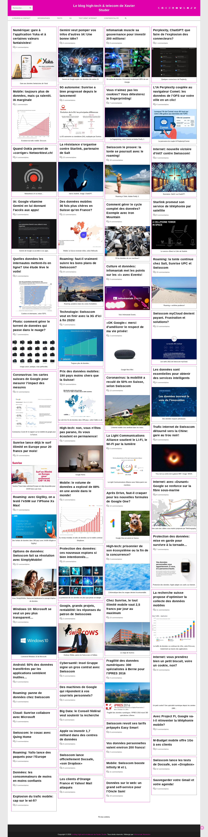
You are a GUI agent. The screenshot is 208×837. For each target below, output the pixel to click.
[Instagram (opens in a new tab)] (169, 8)
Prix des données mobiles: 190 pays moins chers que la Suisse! (80, 375)
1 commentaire (162, 43)
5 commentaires (69, 43)
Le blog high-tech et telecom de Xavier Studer (89, 834)
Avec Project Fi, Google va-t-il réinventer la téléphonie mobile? (173, 720)
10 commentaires (69, 157)
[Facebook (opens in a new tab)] (162, 8)
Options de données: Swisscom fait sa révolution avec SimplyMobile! (33, 555)
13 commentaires (163, 326)
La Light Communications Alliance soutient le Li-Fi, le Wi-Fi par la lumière (126, 440)
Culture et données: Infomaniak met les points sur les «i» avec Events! (125, 270)
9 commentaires (162, 729)
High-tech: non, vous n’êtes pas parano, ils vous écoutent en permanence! (80, 432)
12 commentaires (69, 214)
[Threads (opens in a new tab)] (166, 8)
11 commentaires (162, 610)
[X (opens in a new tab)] (159, 8)
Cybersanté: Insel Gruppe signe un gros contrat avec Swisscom (80, 667)
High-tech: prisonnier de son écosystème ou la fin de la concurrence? (127, 550)
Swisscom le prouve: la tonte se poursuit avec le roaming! (124, 151)
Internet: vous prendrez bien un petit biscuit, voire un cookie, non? (172, 661)
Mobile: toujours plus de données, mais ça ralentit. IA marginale (32, 96)
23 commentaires (116, 618)
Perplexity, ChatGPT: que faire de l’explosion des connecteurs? (171, 34)
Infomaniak (138, 834)
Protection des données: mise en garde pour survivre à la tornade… (171, 540)
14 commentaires (69, 384)
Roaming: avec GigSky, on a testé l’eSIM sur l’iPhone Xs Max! (34, 501)
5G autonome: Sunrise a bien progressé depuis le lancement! (78, 91)
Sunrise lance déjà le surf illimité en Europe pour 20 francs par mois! (32, 447)
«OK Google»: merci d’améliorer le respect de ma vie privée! (125, 327)
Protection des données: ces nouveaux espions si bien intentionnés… (78, 553)
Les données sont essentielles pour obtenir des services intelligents (171, 374)
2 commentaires (69, 100)
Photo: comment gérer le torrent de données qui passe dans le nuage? (31, 326)
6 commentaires (162, 382)
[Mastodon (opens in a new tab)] (195, 8)
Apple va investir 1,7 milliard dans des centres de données (79, 735)
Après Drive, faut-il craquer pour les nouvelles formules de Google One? (127, 497)
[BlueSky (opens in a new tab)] (180, 8)
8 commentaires (116, 43)
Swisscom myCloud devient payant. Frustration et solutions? (173, 318)
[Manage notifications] (202, 828)
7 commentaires (116, 103)
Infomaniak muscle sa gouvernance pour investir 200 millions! (126, 34)
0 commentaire (68, 720)
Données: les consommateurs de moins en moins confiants (32, 776)
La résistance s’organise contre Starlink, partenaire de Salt (79, 148)
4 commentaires (22, 47)
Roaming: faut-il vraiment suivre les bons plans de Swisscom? (79, 263)
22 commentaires (163, 670)
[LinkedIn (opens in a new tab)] (173, 8)
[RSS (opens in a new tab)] (184, 8)
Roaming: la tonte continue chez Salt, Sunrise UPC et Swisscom (173, 263)
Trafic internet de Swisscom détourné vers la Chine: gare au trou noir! (174, 431)
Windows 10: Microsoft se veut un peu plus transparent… (32, 613)
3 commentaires (22, 214)
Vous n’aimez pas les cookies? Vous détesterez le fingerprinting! (125, 94)
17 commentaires (22, 510)
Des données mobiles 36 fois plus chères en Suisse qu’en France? (76, 206)
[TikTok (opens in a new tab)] (191, 8)
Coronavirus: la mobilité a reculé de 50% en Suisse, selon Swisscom (125, 382)
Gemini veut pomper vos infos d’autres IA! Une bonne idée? (78, 34)
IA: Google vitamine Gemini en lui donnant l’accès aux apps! (29, 206)
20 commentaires (69, 272)
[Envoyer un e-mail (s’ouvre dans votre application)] (188, 8)
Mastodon (146, 834)
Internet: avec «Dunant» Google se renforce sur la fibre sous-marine (172, 486)
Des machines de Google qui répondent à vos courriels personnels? (78, 691)
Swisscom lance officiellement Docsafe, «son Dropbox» (77, 759)
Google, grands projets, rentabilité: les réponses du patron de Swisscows (80, 610)
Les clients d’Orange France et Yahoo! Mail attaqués (76, 783)
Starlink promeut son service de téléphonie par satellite (172, 206)
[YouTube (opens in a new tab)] (177, 8)
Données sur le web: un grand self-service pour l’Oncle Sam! (124, 787)
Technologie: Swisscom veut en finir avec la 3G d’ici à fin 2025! (80, 316)
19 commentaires (163, 272)
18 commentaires (116, 160)
